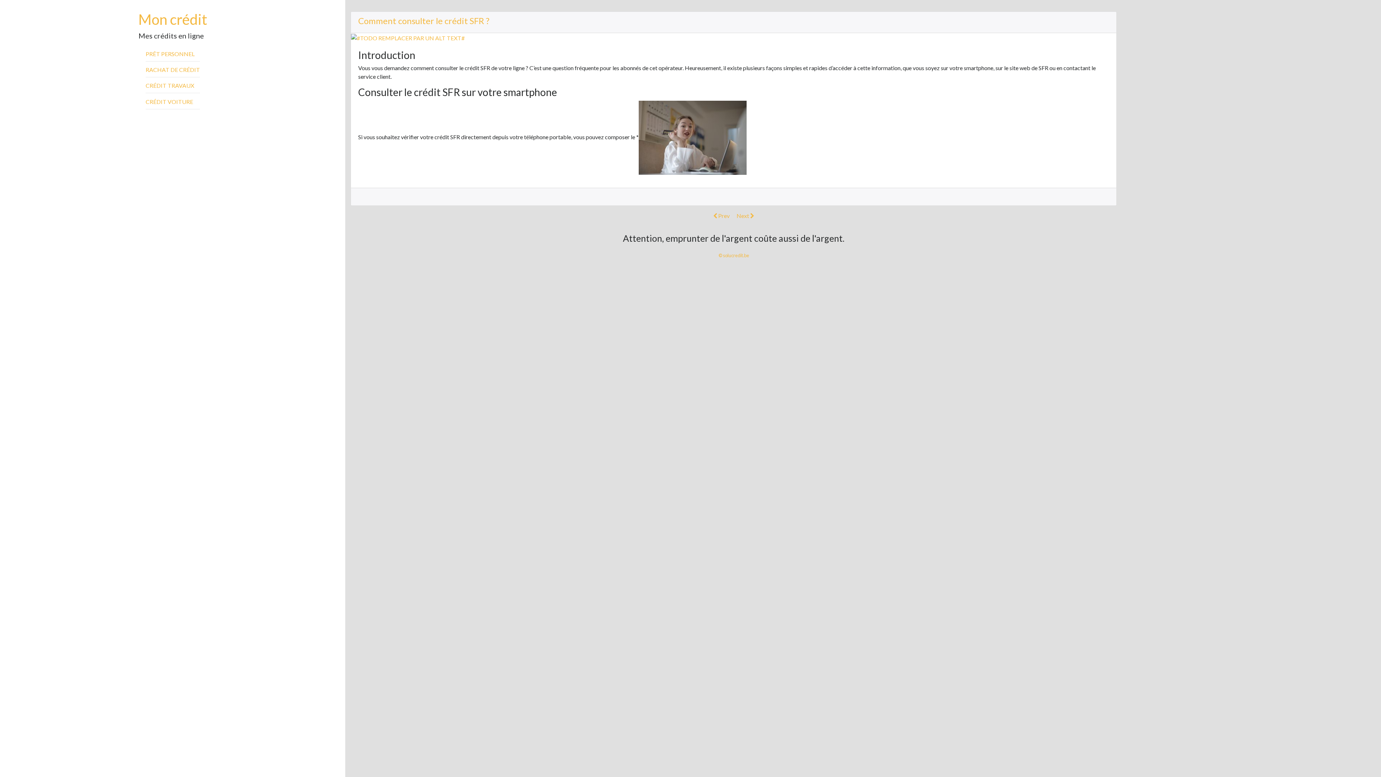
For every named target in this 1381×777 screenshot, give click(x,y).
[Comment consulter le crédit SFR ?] (408, 37)
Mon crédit (172, 19)
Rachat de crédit (173, 69)
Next (743, 215)
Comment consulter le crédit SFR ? (423, 20)
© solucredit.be (734, 255)
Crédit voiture (169, 101)
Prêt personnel (170, 53)
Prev (723, 215)
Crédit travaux (170, 85)
